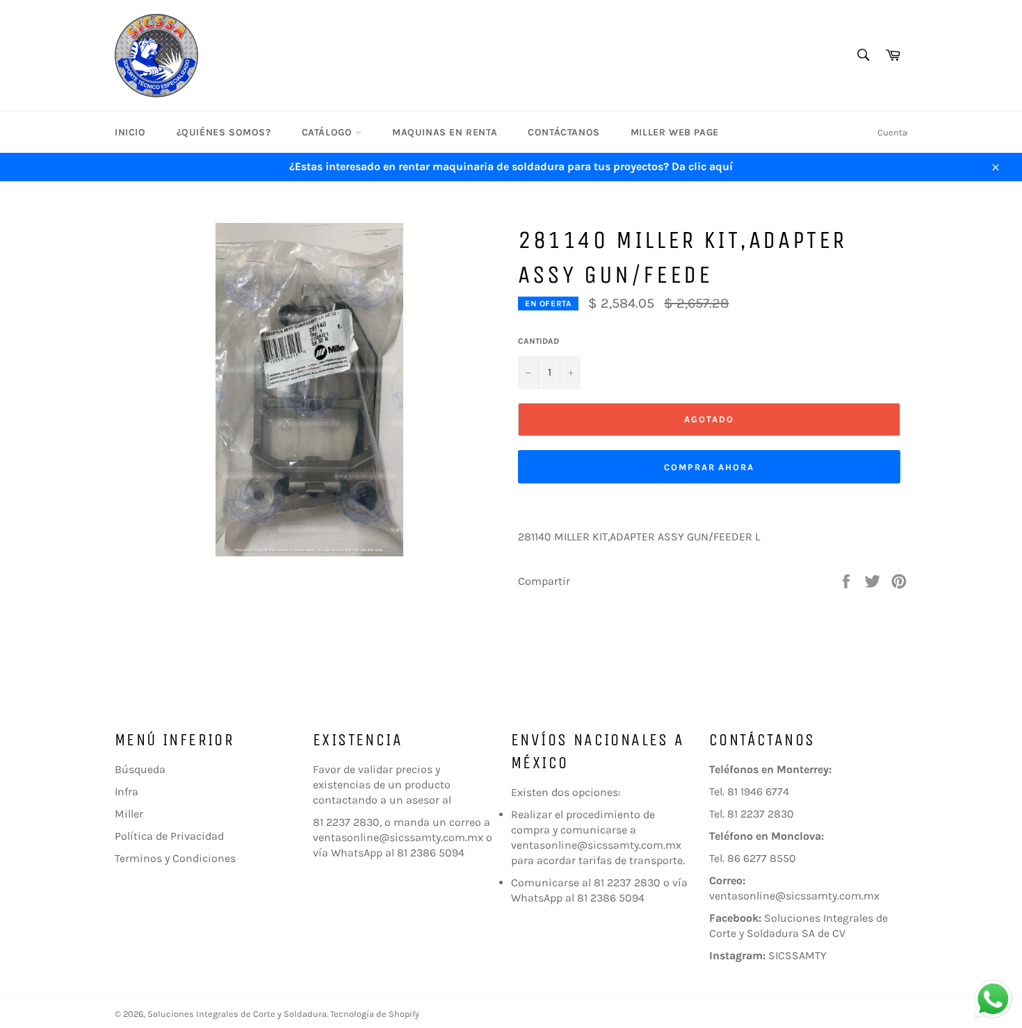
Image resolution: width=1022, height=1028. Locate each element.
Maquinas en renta (444, 132)
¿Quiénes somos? (224, 132)
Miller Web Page (675, 132)
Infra (126, 791)
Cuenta (892, 132)
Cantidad (538, 341)
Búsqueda (140, 769)
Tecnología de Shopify (374, 1014)
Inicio (130, 132)
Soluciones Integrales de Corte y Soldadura (237, 1014)
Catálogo (328, 132)
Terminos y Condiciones (175, 858)
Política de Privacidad (169, 836)
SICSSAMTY (797, 955)
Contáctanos (564, 132)
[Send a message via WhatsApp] (993, 999)
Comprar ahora (709, 467)
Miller (129, 813)
